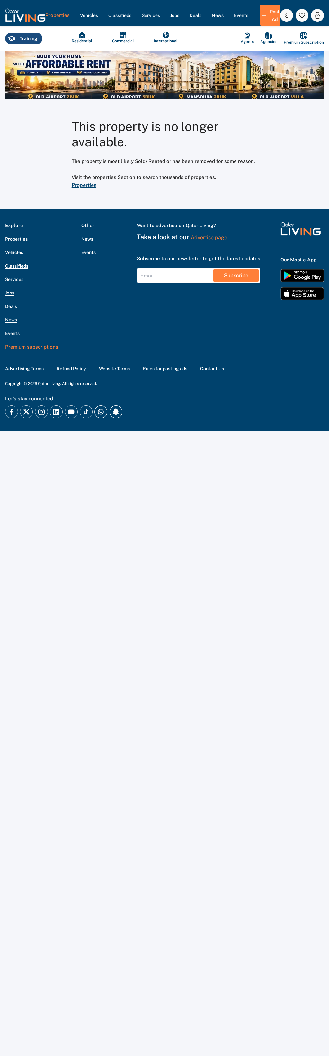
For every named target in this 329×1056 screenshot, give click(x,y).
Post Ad (275, 15)
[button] (25, 15)
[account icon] (317, 15)
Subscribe (236, 275)
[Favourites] (302, 15)
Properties (84, 185)
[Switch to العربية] (286, 15)
